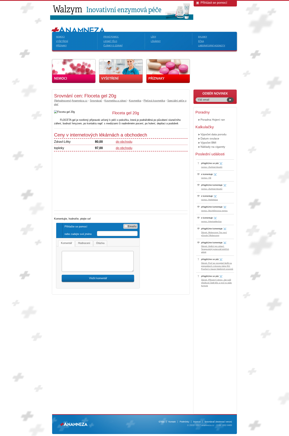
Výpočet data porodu (213, 134)
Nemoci (60, 37)
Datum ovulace (210, 138)
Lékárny (156, 41)
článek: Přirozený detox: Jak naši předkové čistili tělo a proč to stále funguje (216, 283)
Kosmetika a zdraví (115, 100)
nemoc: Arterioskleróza (211, 221)
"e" (221, 163)
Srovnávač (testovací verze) (218, 421)
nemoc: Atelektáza (209, 200)
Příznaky (61, 45)
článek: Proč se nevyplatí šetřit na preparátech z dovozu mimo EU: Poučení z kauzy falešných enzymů (217, 266)
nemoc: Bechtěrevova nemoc (214, 211)
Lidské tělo (110, 41)
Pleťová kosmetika (154, 100)
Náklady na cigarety (213, 146)
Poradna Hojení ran (213, 119)
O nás (162, 421)
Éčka (201, 41)
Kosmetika (135, 100)
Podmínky (184, 421)
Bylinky (202, 37)
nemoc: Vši (206, 178)
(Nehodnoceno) (62, 100)
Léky (153, 37)
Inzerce (197, 421)
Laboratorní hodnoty (211, 45)
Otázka (100, 243)
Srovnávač (96, 100)
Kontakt (172, 421)
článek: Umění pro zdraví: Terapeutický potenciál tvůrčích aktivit (215, 249)
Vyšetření (62, 41)
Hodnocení (84, 243)
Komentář (66, 243)
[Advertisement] (87, 178)
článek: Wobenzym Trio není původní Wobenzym (214, 233)
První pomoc (111, 37)
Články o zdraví (112, 45)
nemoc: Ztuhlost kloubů (211, 167)
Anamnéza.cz (79, 100)
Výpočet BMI (208, 142)
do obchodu (124, 141)
